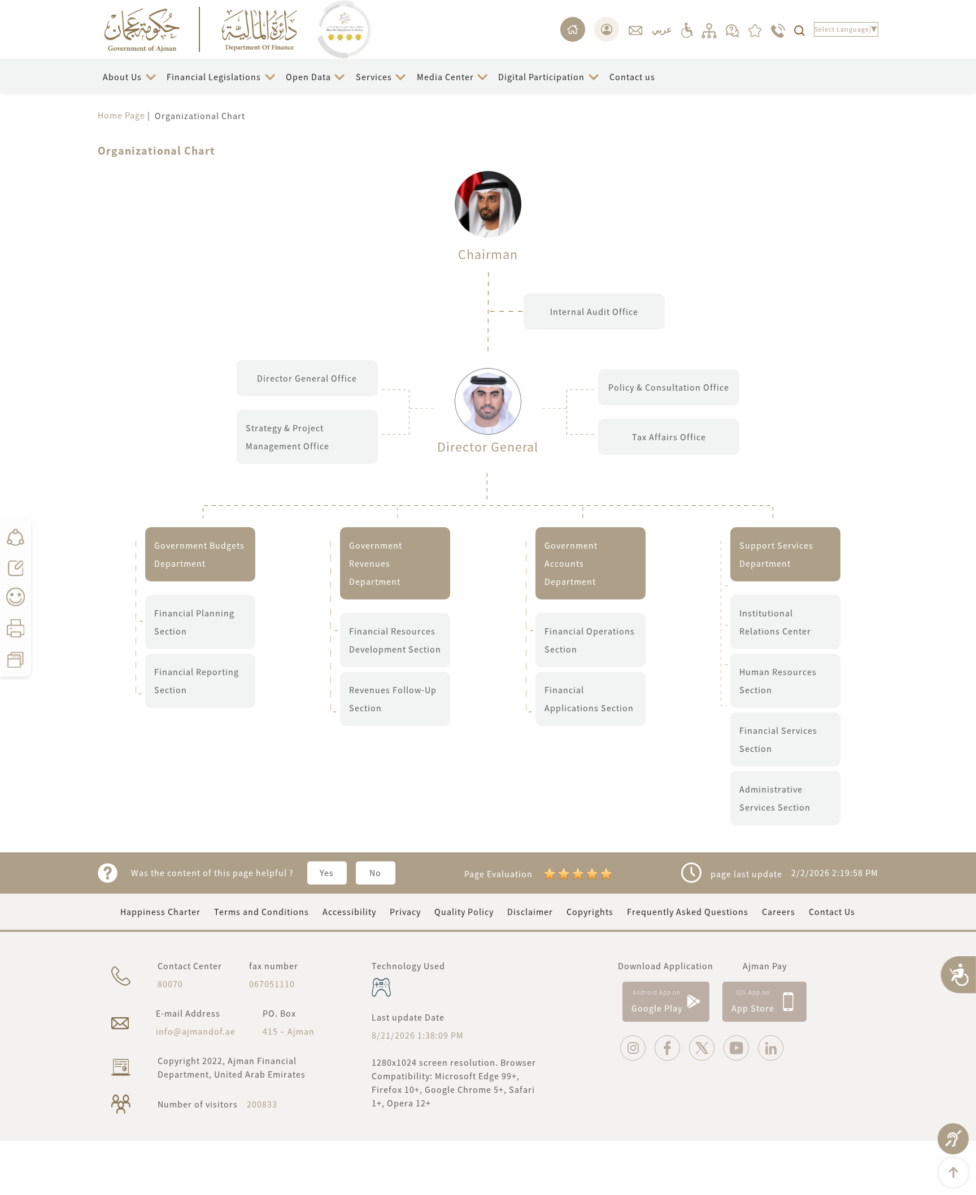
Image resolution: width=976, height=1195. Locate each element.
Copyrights (590, 911)
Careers (778, 911)
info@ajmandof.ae (196, 1031)
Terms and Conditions (261, 911)
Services (374, 76)
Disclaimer (530, 911)
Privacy (405, 911)
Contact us (632, 76)
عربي (662, 29)
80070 (170, 984)
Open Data (308, 76)
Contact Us (832, 911)
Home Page (121, 115)
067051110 (272, 984)
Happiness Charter (160, 911)
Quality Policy (464, 911)
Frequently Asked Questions (687, 911)
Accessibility (349, 911)
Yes (327, 872)
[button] (130, 77)
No (375, 872)
